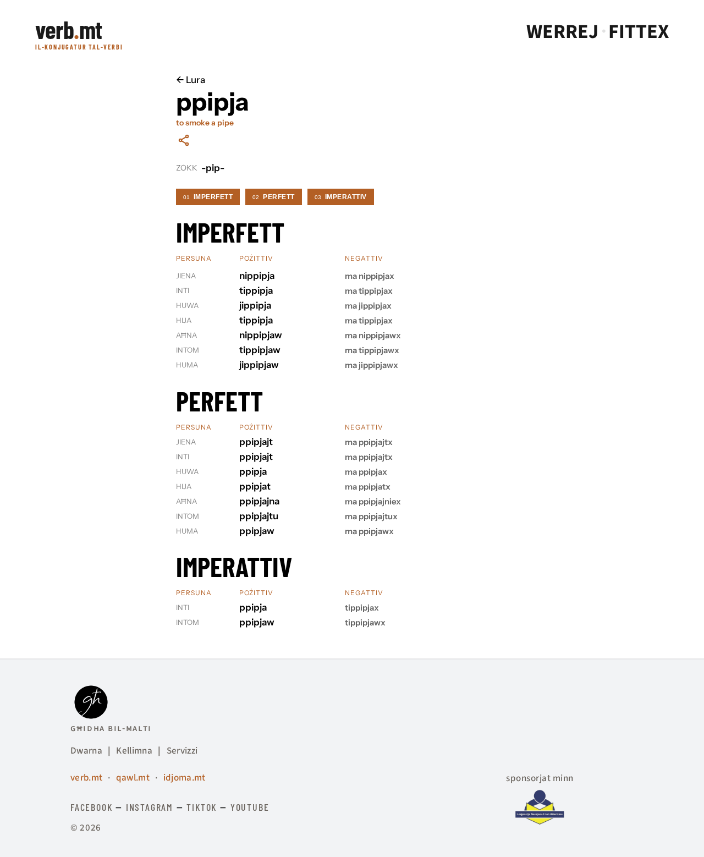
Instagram (149, 807)
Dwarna (86, 750)
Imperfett (208, 197)
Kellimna (134, 750)
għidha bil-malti (111, 728)
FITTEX (638, 32)
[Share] (183, 140)
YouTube (250, 807)
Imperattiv (341, 197)
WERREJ (562, 32)
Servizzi (182, 750)
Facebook (91, 807)
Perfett (273, 197)
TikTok (201, 807)
